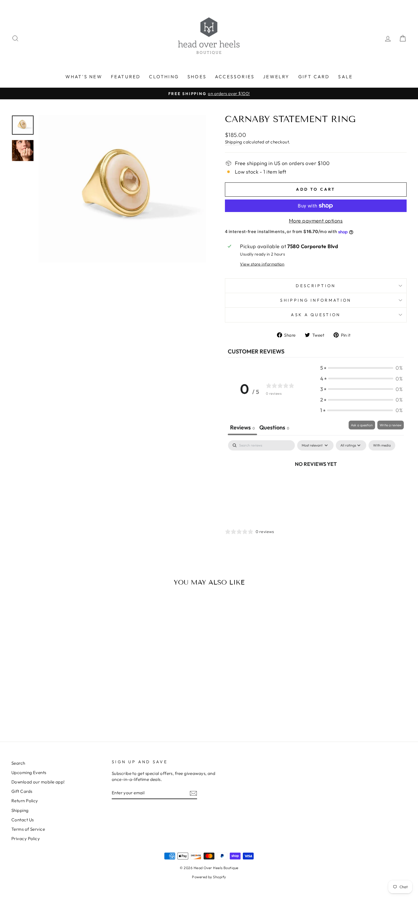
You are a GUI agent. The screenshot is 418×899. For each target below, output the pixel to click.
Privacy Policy (25, 838)
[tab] (274, 428)
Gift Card (314, 76)
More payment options (316, 220)
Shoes (196, 76)
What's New (83, 76)
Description (316, 285)
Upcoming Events (28, 772)
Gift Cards (21, 791)
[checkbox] (382, 445)
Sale (345, 76)
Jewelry (276, 76)
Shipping (233, 142)
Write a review (391, 425)
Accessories (234, 76)
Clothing (164, 76)
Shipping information (315, 300)
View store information (262, 264)
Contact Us (22, 819)
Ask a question (315, 314)
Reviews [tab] (242, 427)
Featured (126, 76)
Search (18, 763)
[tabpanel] (316, 483)
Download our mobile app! (38, 782)
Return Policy (24, 800)
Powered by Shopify (209, 877)
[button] (361, 367)
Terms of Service (28, 829)
